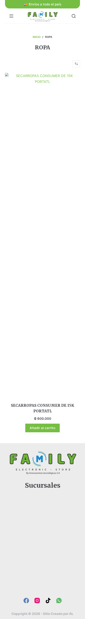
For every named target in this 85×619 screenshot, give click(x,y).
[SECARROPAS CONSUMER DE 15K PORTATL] (42, 235)
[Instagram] (37, 600)
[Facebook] (26, 600)
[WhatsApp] (59, 600)
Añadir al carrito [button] (42, 428)
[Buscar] (74, 16)
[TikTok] (48, 600)
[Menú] (11, 16)
